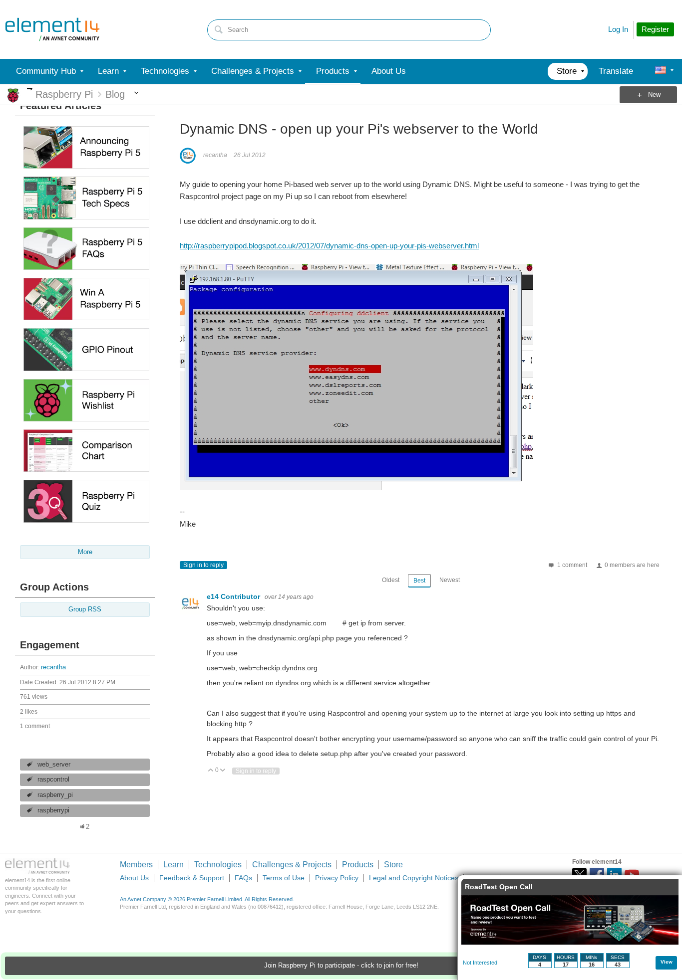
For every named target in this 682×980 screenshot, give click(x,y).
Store (393, 864)
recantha (53, 667)
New (654, 94)
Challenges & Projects (292, 864)
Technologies (218, 864)
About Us (134, 878)
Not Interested (480, 963)
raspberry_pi (55, 794)
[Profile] (660, 71)
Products (357, 864)
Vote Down (223, 771)
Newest (449, 580)
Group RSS (84, 609)
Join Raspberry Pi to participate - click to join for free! (341, 965)
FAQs (243, 878)
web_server (53, 764)
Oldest (390, 580)
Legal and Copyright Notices (413, 878)
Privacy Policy (336, 878)
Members (136, 864)
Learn (173, 864)
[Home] (52, 29)
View (667, 962)
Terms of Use (284, 878)
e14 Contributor (234, 596)
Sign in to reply (203, 565)
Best (419, 580)
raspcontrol (53, 779)
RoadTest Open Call (499, 887)
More (29, 89)
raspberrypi (53, 810)
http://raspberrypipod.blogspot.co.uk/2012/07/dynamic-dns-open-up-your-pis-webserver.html (329, 245)
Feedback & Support (191, 878)
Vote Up (211, 771)
